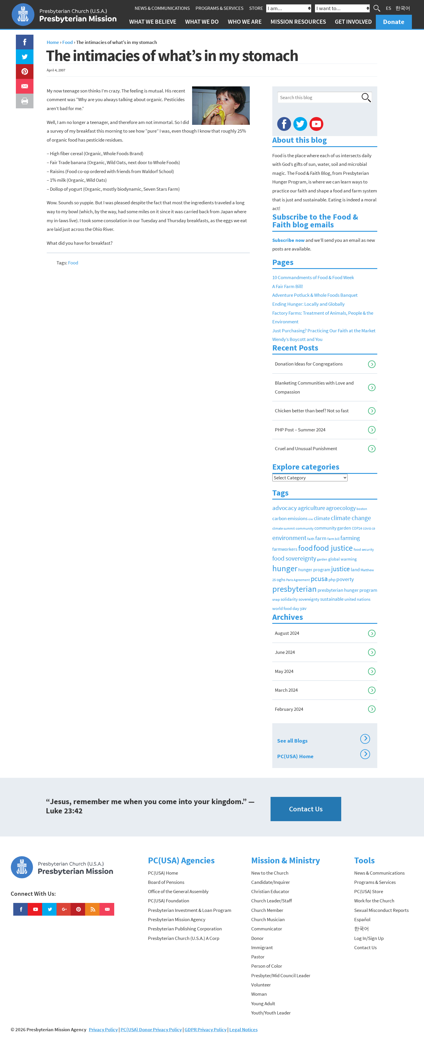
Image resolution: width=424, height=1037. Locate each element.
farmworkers (284, 549)
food (305, 548)
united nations (357, 599)
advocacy (284, 508)
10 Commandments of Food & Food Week (313, 277)
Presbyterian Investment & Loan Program (189, 910)
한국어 (402, 8)
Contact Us (306, 808)
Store (256, 8)
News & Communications (162, 8)
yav (303, 608)
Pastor (257, 956)
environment (289, 538)
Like (21, 39)
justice (340, 568)
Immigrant (262, 947)
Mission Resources (298, 21)
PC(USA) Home (322, 755)
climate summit (283, 528)
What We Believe (152, 21)
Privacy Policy (103, 1029)
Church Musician (268, 919)
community (305, 528)
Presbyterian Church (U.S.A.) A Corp (183, 938)
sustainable (332, 599)
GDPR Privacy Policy (205, 1029)
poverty (345, 579)
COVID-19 (369, 528)
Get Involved (353, 21)
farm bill (333, 539)
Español (362, 919)
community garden (332, 528)
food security (364, 549)
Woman (259, 994)
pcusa (319, 578)
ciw (310, 519)
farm (321, 538)
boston (362, 509)
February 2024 (289, 709)
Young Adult (263, 1003)
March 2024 (286, 690)
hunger (284, 568)
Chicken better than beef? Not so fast (312, 410)
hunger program (314, 569)
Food (73, 262)
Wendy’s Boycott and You (297, 339)
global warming (342, 559)
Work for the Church (374, 900)
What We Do (202, 21)
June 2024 (285, 652)
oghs (281, 579)
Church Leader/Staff (271, 900)
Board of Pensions (166, 882)
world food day (285, 608)
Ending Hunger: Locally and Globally (308, 304)
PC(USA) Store (368, 891)
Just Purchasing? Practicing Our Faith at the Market (324, 330)
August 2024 (287, 633)
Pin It (22, 68)
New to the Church (269, 873)
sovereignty (309, 599)
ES (388, 8)
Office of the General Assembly (178, 891)
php (332, 579)
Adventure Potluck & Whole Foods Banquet (315, 295)
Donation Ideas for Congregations (309, 364)
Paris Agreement (298, 580)
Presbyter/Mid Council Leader (280, 975)
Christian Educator (270, 891)
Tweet (23, 54)
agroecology (341, 507)
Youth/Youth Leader (271, 1013)
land (355, 570)
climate (322, 518)
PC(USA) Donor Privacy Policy (151, 1029)
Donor (257, 938)
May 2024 (284, 671)
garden (322, 559)
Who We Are (245, 21)
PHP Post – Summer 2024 (300, 429)
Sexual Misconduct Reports (381, 910)
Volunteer (261, 985)
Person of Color (266, 966)
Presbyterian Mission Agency (176, 919)
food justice (333, 548)
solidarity (289, 599)
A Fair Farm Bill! (287, 286)
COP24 (357, 528)
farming (350, 538)
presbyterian (294, 588)
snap (276, 599)
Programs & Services (219, 8)
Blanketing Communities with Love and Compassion (314, 387)
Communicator (266, 928)
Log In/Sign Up (369, 938)
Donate (393, 21)
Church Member (267, 910)
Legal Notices (243, 1029)
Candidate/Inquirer (270, 882)
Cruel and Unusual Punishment (306, 448)
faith (310, 538)
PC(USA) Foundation (168, 900)
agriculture (311, 508)
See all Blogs (322, 739)
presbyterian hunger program (347, 590)
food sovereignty (294, 558)
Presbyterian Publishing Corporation (185, 928)
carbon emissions (289, 518)
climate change (351, 518)
